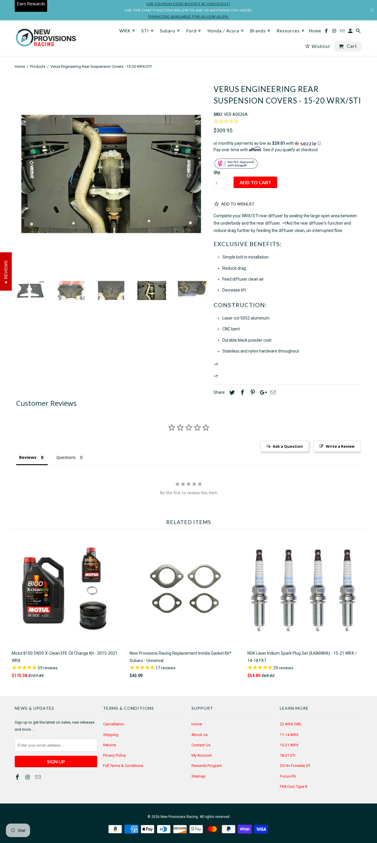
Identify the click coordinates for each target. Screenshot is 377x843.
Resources (291, 30)
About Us (199, 734)
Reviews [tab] (28, 457)
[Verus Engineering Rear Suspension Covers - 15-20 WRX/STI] (111, 174)
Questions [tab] (66, 457)
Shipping (110, 734)
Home (196, 724)
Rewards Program (206, 765)
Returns (109, 745)
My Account (201, 755)
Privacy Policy (114, 755)
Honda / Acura (225, 30)
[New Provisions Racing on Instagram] (28, 777)
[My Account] (350, 32)
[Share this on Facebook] (241, 392)
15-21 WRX (289, 745)
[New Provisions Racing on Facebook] (18, 777)
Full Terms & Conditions (123, 765)
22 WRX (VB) (290, 724)
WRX (127, 30)
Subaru (170, 30)
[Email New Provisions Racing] (38, 777)
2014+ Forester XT (295, 765)
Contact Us (200, 745)
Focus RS (288, 776)
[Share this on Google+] (262, 392)
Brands (260, 30)
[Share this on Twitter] (231, 392)
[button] (288, 143)
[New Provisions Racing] (46, 38)
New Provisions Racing (179, 817)
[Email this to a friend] (272, 392)
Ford (193, 30)
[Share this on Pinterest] (252, 392)
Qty (217, 172)
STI (147, 30)
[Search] (358, 32)
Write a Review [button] (340, 446)
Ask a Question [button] (288, 446)
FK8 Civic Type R (293, 786)
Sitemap (198, 776)
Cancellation (113, 724)
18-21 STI (287, 755)
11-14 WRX (289, 734)
